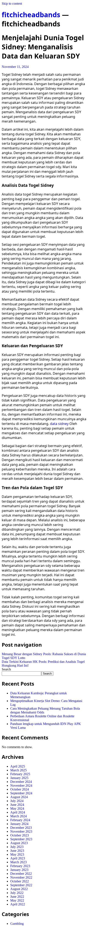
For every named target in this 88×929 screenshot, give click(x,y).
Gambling (17, 923)
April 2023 (17, 858)
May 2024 (17, 808)
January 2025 (19, 778)
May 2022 (17, 900)
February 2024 (20, 820)
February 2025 (20, 774)
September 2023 (21, 839)
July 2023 (16, 847)
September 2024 (21, 793)
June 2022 (17, 896)
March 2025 (18, 770)
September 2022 (21, 885)
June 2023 (17, 850)
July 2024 (16, 801)
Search (6, 669)
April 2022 (17, 904)
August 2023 (19, 843)
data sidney (59, 423)
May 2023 (17, 854)
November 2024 (21, 785)
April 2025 (17, 766)
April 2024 (17, 812)
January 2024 (19, 824)
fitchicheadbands (31, 14)
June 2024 (17, 804)
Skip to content (12, 3)
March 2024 (18, 816)
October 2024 (19, 789)
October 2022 (19, 881)
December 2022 (21, 873)
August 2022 (19, 889)
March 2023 (18, 862)
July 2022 (16, 893)
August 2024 (19, 797)
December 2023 (21, 827)
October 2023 (19, 835)
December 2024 (21, 781)
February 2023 (20, 866)
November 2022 (21, 877)
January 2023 (19, 870)
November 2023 (21, 831)
